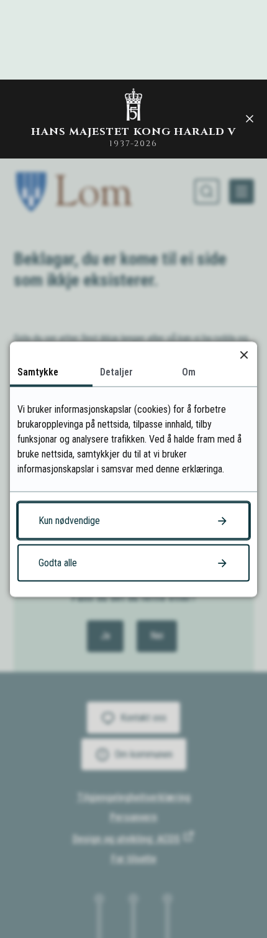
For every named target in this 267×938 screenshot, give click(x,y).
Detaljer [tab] (116, 371)
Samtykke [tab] (37, 371)
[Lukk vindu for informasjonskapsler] (244, 355)
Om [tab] (189, 371)
